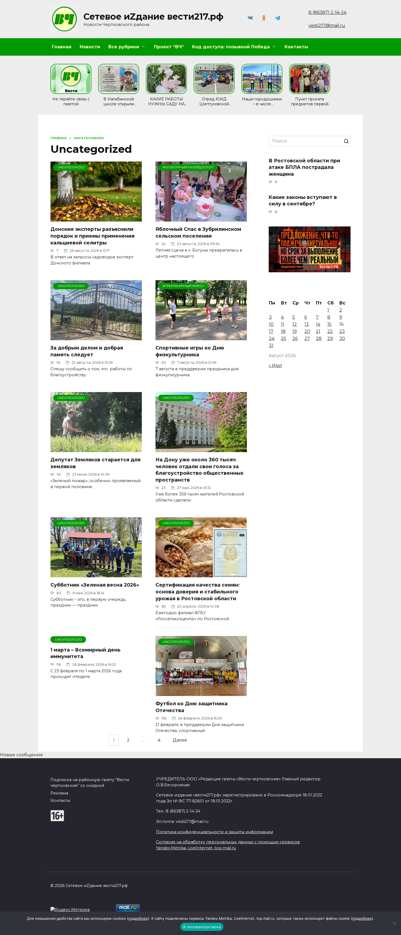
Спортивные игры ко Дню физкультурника (189, 351)
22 (330, 331)
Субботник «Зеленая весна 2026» (94, 585)
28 (319, 338)
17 (271, 331)
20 (307, 331)
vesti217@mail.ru (327, 25)
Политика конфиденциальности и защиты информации (214, 831)
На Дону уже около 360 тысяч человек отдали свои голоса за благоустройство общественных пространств (199, 470)
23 (342, 331)
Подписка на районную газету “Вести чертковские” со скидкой (89, 782)
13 (306, 324)
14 (318, 324)
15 (329, 324)
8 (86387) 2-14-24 (327, 12)
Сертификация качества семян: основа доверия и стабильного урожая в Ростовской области (197, 591)
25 (283, 338)
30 (342, 338)
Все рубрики (123, 46)
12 (294, 324)
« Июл (275, 365)
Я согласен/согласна (202, 927)
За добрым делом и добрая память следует (86, 351)
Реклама (59, 793)
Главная (61, 46)
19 (294, 331)
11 (282, 324)
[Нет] (394, 923)
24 (271, 338)
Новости (90, 46)
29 (330, 338)
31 (271, 345)
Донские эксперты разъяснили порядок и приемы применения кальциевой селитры (92, 235)
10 (271, 324)
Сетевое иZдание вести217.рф (153, 16)
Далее (180, 740)
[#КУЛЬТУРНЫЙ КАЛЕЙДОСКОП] (201, 218)
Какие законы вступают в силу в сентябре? (303, 200)
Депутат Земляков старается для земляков (95, 463)
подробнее (138, 918)
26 (295, 338)
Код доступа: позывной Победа (231, 46)
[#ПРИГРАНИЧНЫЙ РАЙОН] (201, 336)
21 (318, 331)
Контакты (296, 46)
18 (283, 331)
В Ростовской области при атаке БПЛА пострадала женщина (304, 167)
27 (307, 338)
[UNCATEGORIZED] (96, 218)
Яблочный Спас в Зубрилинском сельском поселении (198, 232)
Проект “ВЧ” (169, 46)
